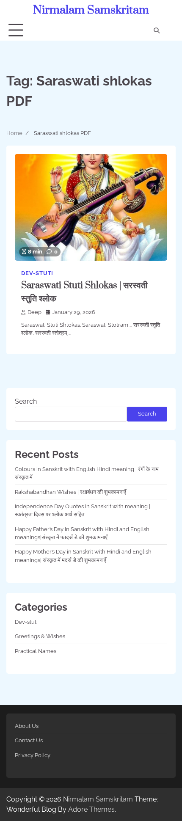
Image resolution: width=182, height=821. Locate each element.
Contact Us (29, 740)
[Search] (156, 30)
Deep (34, 312)
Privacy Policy (32, 755)
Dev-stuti (37, 273)
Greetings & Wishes (40, 636)
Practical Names (35, 651)
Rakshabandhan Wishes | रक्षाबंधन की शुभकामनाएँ (70, 492)
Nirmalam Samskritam (91, 10)
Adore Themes (91, 809)
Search (26, 401)
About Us (27, 726)
